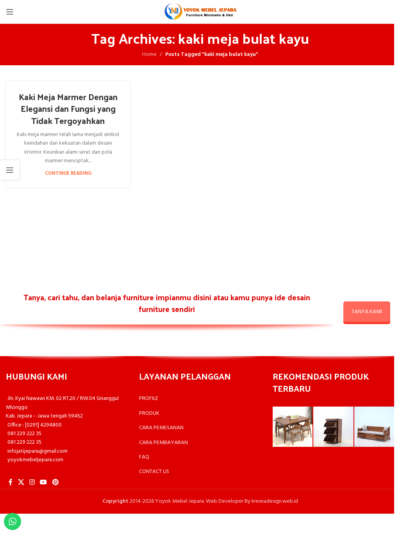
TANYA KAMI (367, 311)
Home (149, 54)
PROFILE (148, 398)
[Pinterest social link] (55, 483)
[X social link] (21, 483)
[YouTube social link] (44, 483)
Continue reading (68, 173)
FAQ (144, 457)
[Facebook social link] (10, 483)
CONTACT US (154, 471)
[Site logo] (200, 11)
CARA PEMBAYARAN (163, 442)
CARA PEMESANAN (161, 427)
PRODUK (149, 413)
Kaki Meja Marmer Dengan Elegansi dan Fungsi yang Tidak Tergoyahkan (68, 109)
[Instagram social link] (32, 483)
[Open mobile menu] (10, 12)
